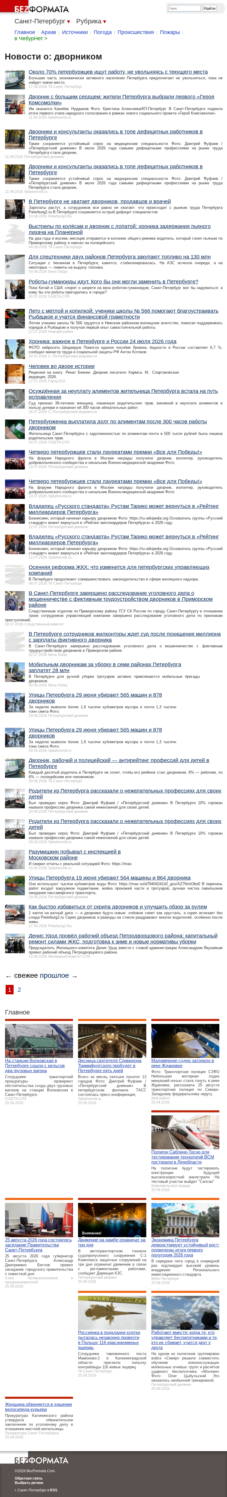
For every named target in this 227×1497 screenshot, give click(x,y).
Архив (48, 32)
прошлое (54, 975)
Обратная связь (29, 1478)
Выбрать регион (29, 1483)
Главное (24, 32)
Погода (103, 32)
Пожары (170, 32)
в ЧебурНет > (31, 38)
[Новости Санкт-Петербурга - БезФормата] (35, 7)
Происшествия (136, 32)
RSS (53, 1490)
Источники (75, 32)
